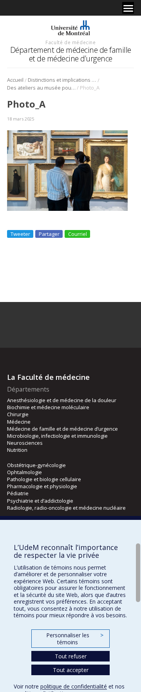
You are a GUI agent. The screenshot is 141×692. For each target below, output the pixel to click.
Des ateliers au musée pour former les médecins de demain (41, 87)
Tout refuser (71, 656)
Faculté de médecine (70, 42)
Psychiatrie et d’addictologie (40, 500)
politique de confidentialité (73, 686)
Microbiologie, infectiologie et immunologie (57, 435)
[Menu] (128, 8)
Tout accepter (71, 670)
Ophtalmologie (24, 472)
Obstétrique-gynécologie (36, 465)
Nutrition (17, 449)
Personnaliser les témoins (74, 638)
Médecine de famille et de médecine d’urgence (62, 428)
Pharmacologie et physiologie (42, 486)
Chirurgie (18, 414)
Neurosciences (25, 442)
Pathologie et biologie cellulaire (44, 479)
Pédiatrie (18, 493)
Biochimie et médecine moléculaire (48, 407)
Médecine (19, 421)
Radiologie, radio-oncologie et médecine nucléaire (66, 507)
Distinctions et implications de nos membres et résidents (62, 79)
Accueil (15, 79)
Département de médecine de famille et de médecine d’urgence (70, 54)
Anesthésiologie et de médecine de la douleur (61, 400)
